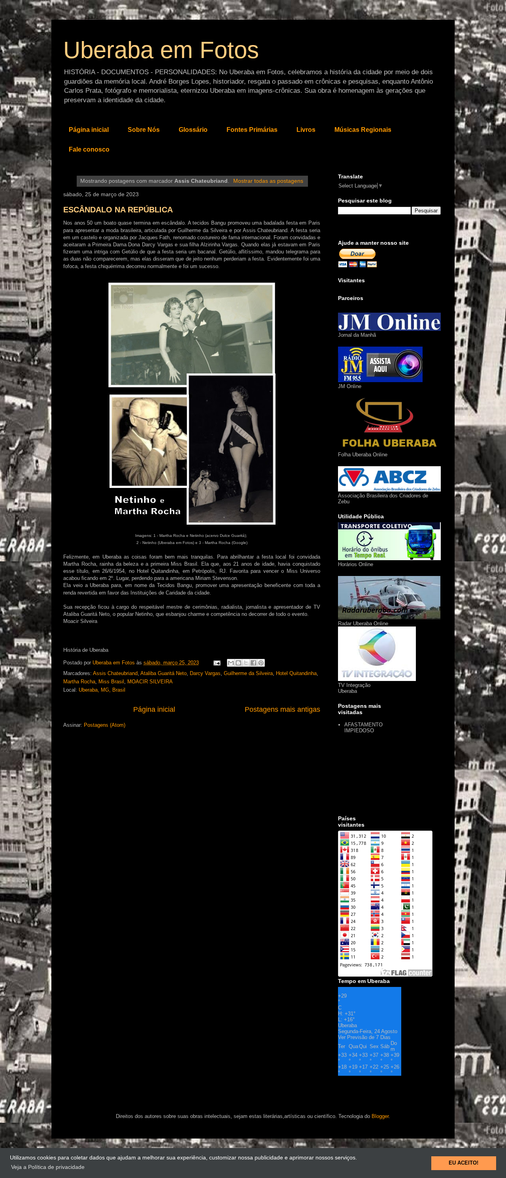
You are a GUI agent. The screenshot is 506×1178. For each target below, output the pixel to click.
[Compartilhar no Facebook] (253, 663)
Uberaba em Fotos (161, 50)
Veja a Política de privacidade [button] (48, 1167)
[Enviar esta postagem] (216, 663)
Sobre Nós (144, 129)
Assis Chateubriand (115, 673)
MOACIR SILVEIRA (150, 682)
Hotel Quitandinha (296, 673)
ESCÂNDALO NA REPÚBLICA (118, 209)
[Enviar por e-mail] (231, 663)
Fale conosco (89, 149)
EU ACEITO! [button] (463, 1163)
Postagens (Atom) (104, 725)
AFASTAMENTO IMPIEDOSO (363, 728)
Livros (305, 129)
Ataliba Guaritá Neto (163, 673)
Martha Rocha (79, 682)
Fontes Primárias (252, 129)
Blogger (380, 1116)
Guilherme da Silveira (248, 673)
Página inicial (89, 129)
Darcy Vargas (205, 673)
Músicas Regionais (362, 129)
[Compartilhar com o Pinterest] (261, 663)
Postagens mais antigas (282, 709)
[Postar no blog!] (238, 663)
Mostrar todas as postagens (268, 181)
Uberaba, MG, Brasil (102, 690)
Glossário (193, 129)
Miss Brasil (111, 682)
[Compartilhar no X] (246, 663)
